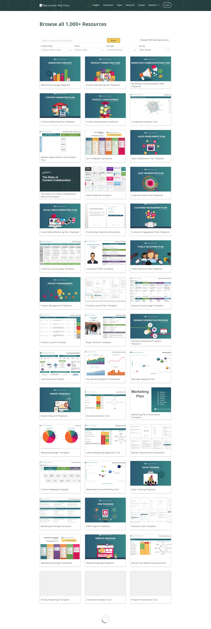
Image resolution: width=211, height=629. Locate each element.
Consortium (108, 5)
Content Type (46, 46)
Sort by (142, 46)
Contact (141, 5)
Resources (130, 5)
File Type (110, 46)
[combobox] (107, 50)
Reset (113, 40)
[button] (154, 5)
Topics (119, 5)
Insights (96, 5)
